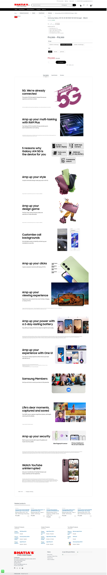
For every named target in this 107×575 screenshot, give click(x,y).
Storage (49, 41)
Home (15, 13)
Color (49, 48)
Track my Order (60, 1)
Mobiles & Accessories (24, 13)
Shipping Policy (50, 557)
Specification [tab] (54, 75)
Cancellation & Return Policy (52, 556)
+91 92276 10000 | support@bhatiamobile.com (85, 1)
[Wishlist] (83, 5)
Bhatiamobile (17, 573)
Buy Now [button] (28, 516)
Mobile (33, 13)
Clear (49, 53)
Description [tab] (46, 75)
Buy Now (61, 62)
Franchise (39, 9)
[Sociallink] (14, 568)
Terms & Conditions (50, 559)
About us (44, 9)
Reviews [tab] (62, 75)
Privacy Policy (49, 554)
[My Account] (87, 5)
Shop (67, 1)
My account (72, 1)
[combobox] (46, 5)
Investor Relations (30, 9)
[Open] (29, 5)
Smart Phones (21, 9)
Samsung (50, 13)
